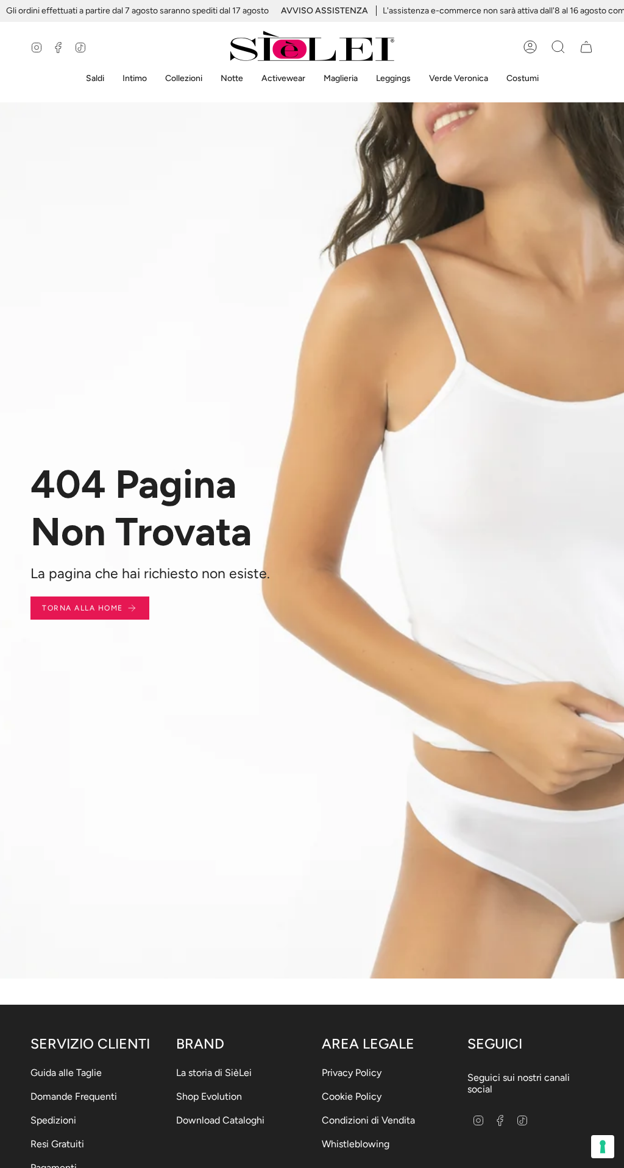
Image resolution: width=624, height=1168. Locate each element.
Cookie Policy (351, 1096)
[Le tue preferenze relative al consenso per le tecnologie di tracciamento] (602, 1146)
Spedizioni (53, 1120)
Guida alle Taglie (66, 1072)
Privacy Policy (351, 1072)
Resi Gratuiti (57, 1144)
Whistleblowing (355, 1144)
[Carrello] (586, 47)
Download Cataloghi (220, 1120)
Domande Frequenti (73, 1096)
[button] (95, 79)
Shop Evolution (209, 1096)
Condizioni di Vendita (368, 1120)
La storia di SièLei (214, 1072)
